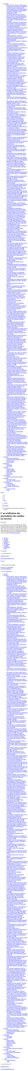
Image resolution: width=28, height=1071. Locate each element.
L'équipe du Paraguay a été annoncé (15, 79)
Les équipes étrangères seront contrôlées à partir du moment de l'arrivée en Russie (16, 306)
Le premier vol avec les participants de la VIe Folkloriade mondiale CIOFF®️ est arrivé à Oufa (16, 270)
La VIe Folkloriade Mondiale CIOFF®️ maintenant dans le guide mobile (16, 188)
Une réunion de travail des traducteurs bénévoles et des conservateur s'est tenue (16, 447)
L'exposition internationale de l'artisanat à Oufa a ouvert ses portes (16, 112)
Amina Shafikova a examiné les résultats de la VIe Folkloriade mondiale (17, 226)
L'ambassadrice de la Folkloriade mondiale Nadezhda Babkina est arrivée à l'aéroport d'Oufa (17, 280)
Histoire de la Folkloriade (13, 458)
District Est (9, 472)
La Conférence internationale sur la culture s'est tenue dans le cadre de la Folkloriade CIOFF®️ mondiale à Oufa (17, 223)
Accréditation (7, 482)
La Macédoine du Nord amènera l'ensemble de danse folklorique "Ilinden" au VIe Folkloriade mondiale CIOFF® (17, 386)
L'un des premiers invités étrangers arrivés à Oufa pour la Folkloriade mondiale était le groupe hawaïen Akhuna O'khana (17, 185)
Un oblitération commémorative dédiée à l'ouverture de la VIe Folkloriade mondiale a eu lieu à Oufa (17, 109)
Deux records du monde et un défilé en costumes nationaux (16, 298)
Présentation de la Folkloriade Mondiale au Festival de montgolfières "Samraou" (17, 17)
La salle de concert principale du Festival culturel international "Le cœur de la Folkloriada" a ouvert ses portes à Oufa (16, 295)
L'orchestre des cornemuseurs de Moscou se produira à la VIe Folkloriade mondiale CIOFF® (17, 135)
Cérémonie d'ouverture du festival (14, 476)
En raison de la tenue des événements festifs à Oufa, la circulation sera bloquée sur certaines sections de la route (17, 139)
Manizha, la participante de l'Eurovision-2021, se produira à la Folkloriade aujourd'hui (16, 287)
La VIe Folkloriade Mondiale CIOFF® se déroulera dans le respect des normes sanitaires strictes (16, 429)
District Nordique (11, 470)
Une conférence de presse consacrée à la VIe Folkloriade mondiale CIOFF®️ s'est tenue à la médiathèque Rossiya (16, 116)
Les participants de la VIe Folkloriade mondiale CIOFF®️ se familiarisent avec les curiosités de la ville (16, 274)
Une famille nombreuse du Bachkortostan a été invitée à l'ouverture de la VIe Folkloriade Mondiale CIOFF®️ (17, 359)
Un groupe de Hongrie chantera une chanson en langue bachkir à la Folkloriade (17, 369)
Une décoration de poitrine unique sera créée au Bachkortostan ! (16, 61)
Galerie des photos (11, 488)
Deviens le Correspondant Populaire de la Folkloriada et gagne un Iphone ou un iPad (17, 68)
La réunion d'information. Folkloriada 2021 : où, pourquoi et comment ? (17, 127)
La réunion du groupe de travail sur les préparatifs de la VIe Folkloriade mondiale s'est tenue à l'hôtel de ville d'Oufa (16, 452)
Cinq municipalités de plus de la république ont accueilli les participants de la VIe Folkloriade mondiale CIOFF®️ (17, 77)
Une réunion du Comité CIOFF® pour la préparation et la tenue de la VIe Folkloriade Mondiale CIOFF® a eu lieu (17, 102)
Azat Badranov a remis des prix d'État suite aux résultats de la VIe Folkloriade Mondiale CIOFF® (17, 259)
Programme (9, 464)
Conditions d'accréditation (13, 486)
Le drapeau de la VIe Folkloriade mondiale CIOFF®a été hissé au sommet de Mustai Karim (17, 350)
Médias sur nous (10, 460)
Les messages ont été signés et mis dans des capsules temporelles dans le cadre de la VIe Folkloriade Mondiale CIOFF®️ (17, 192)
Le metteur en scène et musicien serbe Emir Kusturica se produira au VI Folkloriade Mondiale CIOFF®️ (17, 363)
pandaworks (9, 571)
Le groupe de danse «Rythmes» (14, 59)
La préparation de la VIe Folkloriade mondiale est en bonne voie (15, 304)
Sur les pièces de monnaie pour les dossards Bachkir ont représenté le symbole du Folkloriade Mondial (17, 38)
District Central (10, 468)
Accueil (5, 503)
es (4, 497)
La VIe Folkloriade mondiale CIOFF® (16, 459)
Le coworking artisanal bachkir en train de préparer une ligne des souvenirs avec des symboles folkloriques (16, 425)
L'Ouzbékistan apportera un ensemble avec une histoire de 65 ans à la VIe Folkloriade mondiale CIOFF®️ (17, 266)
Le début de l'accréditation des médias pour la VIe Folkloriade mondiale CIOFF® (17, 455)
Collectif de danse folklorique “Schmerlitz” (17, 31)
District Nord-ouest (11, 471)
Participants (6, 463)
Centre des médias (11, 484)
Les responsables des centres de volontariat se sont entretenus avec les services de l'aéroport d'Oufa (17, 354)
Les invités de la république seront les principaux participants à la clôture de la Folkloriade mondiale (16, 146)
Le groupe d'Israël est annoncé (14, 434)
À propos (6, 456)
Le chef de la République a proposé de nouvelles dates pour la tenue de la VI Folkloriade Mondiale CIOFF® (16, 54)
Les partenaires (10, 462)
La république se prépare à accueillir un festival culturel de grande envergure (16, 322)
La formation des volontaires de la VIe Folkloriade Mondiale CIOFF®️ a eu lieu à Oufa (17, 394)
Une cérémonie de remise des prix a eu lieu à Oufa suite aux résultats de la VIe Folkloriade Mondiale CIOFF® (17, 244)
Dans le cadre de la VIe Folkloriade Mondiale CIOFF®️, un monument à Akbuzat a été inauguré (15, 326)
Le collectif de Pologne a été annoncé (15, 315)
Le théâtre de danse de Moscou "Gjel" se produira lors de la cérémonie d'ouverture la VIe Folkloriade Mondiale (17, 373)
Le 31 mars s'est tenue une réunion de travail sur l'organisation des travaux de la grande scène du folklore (16, 45)
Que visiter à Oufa (11, 479)
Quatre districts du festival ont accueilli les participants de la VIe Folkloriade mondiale (17, 158)
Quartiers (6, 467)
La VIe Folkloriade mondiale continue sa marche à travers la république (16, 170)
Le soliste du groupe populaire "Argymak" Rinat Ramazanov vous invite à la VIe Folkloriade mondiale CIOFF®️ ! (17, 413)
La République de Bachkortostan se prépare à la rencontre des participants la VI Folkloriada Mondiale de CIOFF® (17, 29)
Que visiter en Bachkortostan (13, 480)
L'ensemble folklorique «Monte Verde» (16, 57)
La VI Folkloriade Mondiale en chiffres (16, 220)
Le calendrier (7, 475)
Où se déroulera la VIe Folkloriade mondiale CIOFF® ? (15, 432)
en (4, 495)
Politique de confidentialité (7, 567)
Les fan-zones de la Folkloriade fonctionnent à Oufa (14, 301)
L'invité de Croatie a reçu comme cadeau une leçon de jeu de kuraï (16, 73)
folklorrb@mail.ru (5, 556)
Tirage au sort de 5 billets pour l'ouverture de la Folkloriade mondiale (16, 71)
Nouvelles (6, 3)
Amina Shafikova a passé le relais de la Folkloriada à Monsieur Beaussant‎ (16, 218)
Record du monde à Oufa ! (13, 356)
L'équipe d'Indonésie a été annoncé (15, 449)
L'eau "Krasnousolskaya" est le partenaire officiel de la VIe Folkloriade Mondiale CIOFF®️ (16, 151)
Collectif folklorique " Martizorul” (15, 35)
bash (5, 500)
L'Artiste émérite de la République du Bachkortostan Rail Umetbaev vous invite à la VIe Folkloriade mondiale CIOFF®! (17, 82)
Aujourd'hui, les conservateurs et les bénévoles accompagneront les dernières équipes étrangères (16, 181)
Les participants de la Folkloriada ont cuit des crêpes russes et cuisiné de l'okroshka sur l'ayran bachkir (16, 155)
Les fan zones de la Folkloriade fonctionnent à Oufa (14, 309)
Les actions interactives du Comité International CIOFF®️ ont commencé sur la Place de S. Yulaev (17, 86)
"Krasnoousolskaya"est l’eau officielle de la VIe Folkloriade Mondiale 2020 (17, 48)
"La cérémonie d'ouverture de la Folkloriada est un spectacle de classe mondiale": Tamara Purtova (17, 142)
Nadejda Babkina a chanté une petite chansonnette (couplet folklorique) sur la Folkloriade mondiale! (16, 65)
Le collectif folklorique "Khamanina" (15, 58)
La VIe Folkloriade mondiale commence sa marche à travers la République (17, 235)
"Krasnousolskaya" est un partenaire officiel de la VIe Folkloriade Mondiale (17, 367)
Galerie (5, 487)
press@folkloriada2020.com (7, 558)
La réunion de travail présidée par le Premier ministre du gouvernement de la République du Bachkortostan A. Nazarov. (17, 291)
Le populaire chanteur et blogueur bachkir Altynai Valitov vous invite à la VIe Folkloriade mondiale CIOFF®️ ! (16, 343)
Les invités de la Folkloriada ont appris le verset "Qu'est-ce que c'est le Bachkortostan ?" (17, 98)
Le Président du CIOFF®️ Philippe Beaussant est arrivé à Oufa (15, 229)
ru (4, 496)
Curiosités (6, 478)
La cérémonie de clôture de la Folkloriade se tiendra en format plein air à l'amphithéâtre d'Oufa (17, 173)
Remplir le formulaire (15, 532)
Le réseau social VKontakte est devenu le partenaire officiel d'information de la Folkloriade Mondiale (16, 417)
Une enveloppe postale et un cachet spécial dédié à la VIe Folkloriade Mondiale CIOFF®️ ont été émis (17, 177)
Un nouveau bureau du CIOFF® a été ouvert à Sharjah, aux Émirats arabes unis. (16, 15)
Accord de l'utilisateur (6, 568)
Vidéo (8, 490)
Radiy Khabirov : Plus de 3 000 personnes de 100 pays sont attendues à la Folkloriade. (17, 5)
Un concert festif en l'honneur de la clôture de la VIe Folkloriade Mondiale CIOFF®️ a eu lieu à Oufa (17, 200)
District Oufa (10, 474)
